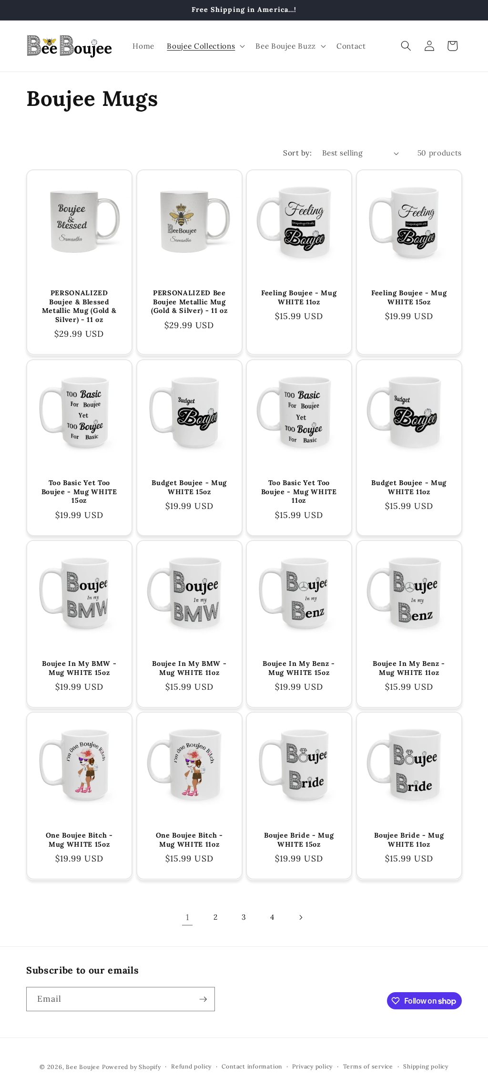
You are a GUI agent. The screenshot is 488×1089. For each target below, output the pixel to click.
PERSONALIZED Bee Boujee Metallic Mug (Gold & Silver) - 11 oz (189, 302)
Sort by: (297, 152)
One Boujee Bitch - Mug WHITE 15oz (79, 840)
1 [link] (187, 917)
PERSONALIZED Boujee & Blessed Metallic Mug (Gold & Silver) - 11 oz (79, 306)
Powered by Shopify (131, 1066)
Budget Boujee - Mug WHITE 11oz (409, 487)
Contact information (252, 1066)
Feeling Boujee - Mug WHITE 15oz (409, 298)
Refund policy (191, 1066)
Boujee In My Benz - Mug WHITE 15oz (299, 668)
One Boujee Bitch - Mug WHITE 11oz (189, 840)
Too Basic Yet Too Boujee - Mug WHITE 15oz (79, 491)
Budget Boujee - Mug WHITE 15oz (189, 487)
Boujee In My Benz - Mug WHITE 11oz (409, 668)
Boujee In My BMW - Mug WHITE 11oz (189, 668)
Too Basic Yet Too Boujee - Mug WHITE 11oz (299, 491)
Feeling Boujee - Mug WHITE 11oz (298, 298)
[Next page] (300, 917)
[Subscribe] (203, 999)
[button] (205, 46)
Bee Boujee (83, 1066)
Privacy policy (312, 1066)
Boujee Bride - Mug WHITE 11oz (409, 840)
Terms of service (368, 1066)
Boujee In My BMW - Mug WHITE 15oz (79, 668)
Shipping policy (425, 1066)
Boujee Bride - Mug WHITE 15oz (299, 840)
